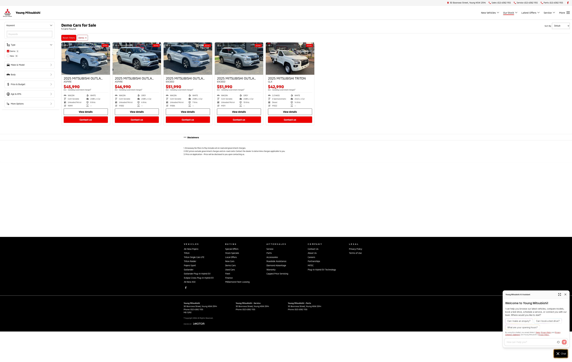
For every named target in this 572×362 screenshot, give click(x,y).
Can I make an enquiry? (518, 321)
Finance (229, 278)
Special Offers (231, 249)
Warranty (270, 269)
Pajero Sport (190, 265)
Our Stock (508, 12)
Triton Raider (190, 261)
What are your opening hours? (522, 327)
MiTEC (311, 265)
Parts (269, 253)
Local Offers (231, 257)
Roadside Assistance (276, 261)
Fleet (227, 273)
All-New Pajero (191, 249)
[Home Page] (7, 12)
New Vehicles (488, 12)
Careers (311, 257)
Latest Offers (528, 12)
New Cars (229, 261)
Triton (186, 253)
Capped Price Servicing (277, 273)
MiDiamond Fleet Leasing (237, 282)
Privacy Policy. (544, 335)
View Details (86, 111)
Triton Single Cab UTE (194, 257)
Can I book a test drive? (548, 321)
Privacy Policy (355, 249)
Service (548, 12)
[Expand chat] (559, 294)
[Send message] (564, 342)
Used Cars (230, 269)
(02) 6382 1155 (196, 309)
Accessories (272, 257)
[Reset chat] (558, 342)
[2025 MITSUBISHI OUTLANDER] (85, 58)
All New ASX (189, 282)
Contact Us (86, 119)
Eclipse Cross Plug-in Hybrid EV (199, 278)
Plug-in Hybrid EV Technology (322, 269)
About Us (312, 253)
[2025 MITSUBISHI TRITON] (290, 58)
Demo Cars (230, 265)
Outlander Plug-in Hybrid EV (197, 273)
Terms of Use (355, 253)
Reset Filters (69, 37)
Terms (538, 332)
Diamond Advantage (276, 265)
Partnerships (314, 261)
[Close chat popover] (565, 294)
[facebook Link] (568, 3)
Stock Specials (232, 253)
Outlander (188, 269)
